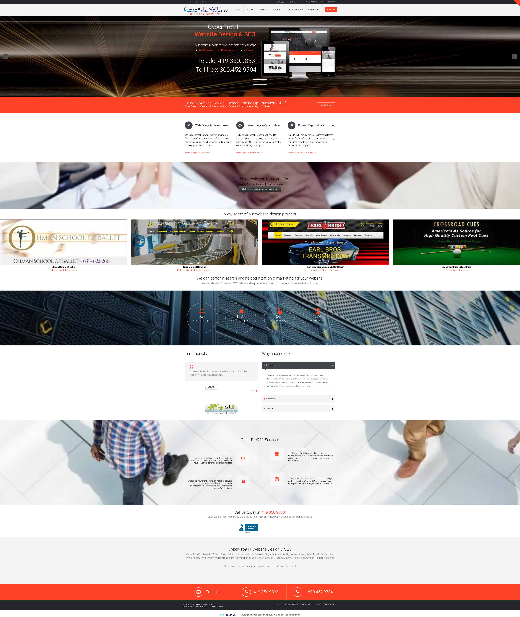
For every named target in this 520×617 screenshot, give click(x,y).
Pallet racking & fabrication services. (194, 270)
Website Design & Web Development (197, 153)
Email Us (296, 2)
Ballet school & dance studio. (63, 270)
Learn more (260, 82)
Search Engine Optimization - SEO (248, 153)
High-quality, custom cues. (456, 270)
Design (249, 9)
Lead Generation (295, 9)
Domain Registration (300, 448)
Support (282, 2)
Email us (213, 591)
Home (238, 9)
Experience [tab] (271, 365)
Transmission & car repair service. (326, 270)
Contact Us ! (326, 105)
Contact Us (330, 604)
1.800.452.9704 (312, 2)
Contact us (314, 9)
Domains (263, 9)
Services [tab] (270, 408)
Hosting (277, 9)
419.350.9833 (330, 2)
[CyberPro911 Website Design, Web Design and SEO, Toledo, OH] (248, 528)
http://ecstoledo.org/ (212, 392)
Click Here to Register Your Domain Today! (260, 189)
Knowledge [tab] (271, 399)
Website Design (223, 453)
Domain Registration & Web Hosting (300, 153)
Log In (332, 9)
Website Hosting (298, 474)
